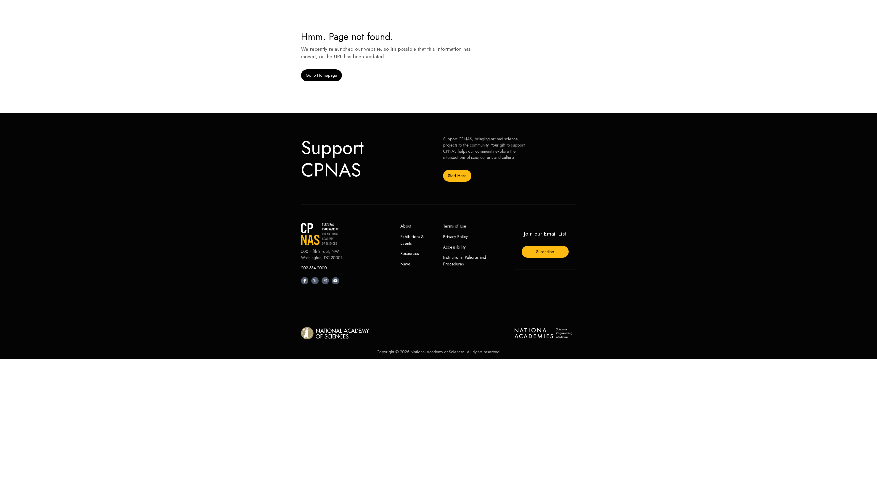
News (405, 264)
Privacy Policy (455, 237)
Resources (409, 254)
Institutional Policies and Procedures (464, 260)
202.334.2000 (314, 268)
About (405, 226)
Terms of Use (454, 226)
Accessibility (454, 247)
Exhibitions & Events (412, 240)
